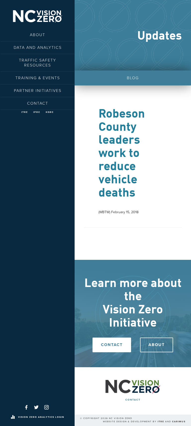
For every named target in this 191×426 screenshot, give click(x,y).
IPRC (36, 112)
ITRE (24, 112)
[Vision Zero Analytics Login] (12, 417)
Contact (37, 103)
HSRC (50, 112)
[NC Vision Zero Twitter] (36, 407)
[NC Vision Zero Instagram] (46, 407)
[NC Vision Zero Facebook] (26, 407)
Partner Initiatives (37, 90)
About (37, 34)
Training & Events (37, 77)
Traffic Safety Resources (37, 63)
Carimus (179, 421)
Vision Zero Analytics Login (41, 417)
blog (133, 77)
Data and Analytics (38, 47)
